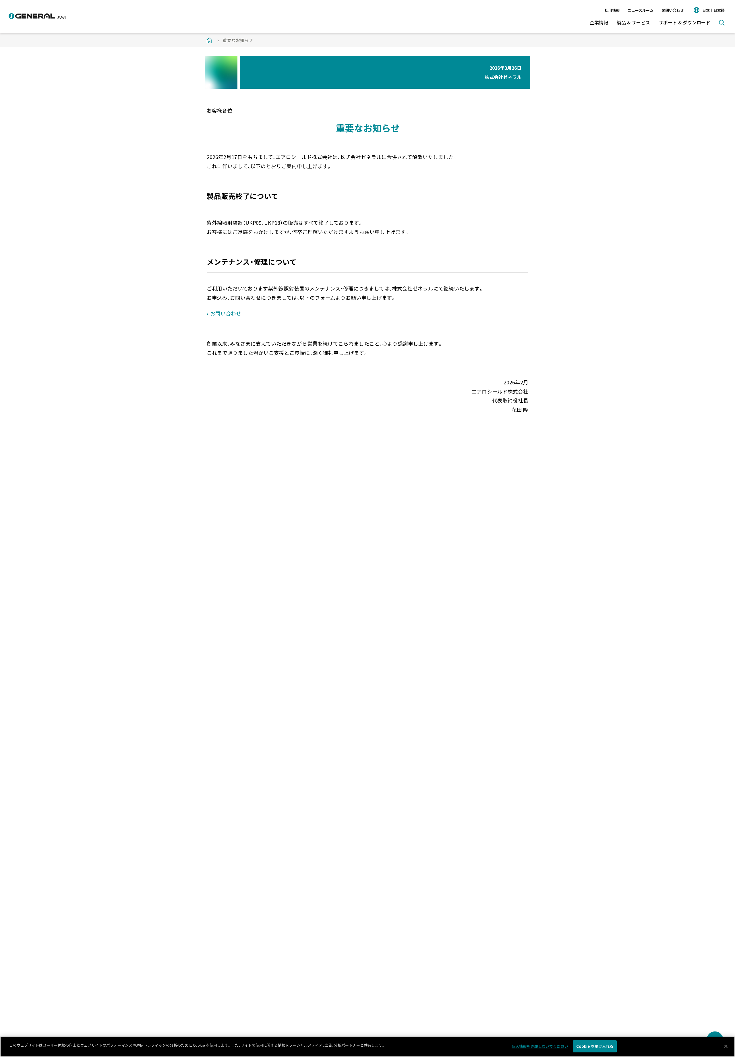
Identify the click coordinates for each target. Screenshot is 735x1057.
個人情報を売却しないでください (540, 1046)
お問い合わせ (673, 10)
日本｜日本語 (713, 10)
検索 (722, 23)
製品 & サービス (633, 22)
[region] (367, 1047)
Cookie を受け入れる (595, 1046)
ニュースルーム (640, 10)
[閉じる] (725, 1046)
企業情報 (599, 22)
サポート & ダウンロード (684, 22)
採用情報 (612, 10)
